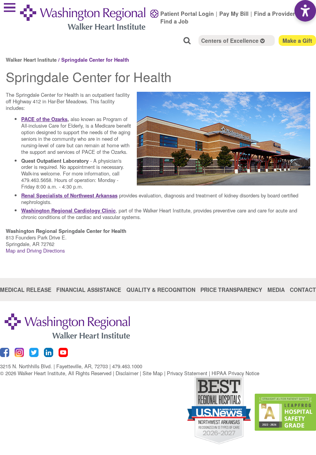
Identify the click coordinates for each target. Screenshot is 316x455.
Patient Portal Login (187, 13)
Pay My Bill (234, 13)
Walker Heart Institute (31, 59)
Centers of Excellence (230, 40)
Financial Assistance (88, 289)
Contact (303, 289)
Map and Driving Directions (35, 250)
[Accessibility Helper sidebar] (305, 11)
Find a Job (174, 21)
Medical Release (25, 289)
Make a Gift (297, 40)
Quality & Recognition (160, 289)
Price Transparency (231, 289)
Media (276, 289)
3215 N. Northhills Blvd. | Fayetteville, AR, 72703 (54, 366)
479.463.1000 (127, 366)
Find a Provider (274, 13)
